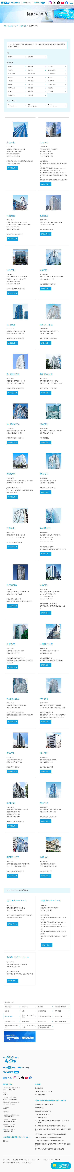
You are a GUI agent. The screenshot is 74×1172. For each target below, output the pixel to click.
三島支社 (10, 81)
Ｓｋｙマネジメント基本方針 (51, 1159)
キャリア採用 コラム (41, 1117)
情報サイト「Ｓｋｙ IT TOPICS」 (44, 1104)
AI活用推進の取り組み (44, 1016)
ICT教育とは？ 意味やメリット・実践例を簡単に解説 (49, 1140)
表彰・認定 (58, 1011)
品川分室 (30, 70)
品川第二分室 (51, 70)
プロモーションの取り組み (28, 1016)
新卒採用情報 (39, 1088)
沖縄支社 (30, 95)
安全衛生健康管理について (11, 1026)
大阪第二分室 (51, 84)
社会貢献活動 (25, 1021)
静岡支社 (50, 77)
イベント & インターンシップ (43, 1091)
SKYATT (8, 1108)
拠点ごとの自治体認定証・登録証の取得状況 (44, 1026)
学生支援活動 (42, 1021)
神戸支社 (30, 88)
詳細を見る (11, 168)
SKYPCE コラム (39, 1108)
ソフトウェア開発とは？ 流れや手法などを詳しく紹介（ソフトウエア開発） (52, 1121)
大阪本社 (30, 57)
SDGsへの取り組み (60, 1021)
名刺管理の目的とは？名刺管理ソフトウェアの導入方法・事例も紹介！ (53, 1145)
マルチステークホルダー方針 (28, 1026)
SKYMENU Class (9, 1125)
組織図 (7, 1011)
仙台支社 (50, 66)
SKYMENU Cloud (11, 1116)
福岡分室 (50, 91)
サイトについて (36, 1159)
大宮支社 (10, 70)
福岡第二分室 (11, 95)
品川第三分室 (11, 73)
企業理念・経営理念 (60, 1006)
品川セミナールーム (12, 105)
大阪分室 (30, 84)
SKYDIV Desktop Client (10, 1098)
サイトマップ (6, 1159)
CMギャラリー (59, 1016)
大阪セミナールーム (32, 105)
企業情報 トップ (9, 1002)
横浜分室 (30, 77)
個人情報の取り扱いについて (21, 1159)
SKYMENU (6, 1112)
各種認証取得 (42, 1011)
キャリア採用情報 (40, 1094)
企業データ (25, 1006)
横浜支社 (10, 77)
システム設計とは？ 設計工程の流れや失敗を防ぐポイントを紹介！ (53, 1130)
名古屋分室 (51, 81)
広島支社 (50, 88)
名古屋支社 (31, 81)
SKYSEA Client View (11, 1088)
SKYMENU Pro (9, 1130)
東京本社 (10, 57)
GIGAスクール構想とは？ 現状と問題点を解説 (48, 1137)
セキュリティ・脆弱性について (11, 1162)
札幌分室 (30, 66)
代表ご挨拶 (8, 1006)
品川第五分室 (51, 73)
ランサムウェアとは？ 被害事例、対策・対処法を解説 (49, 1149)
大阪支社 (10, 84)
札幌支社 (10, 66)
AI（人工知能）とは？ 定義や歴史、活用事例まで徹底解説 (50, 1134)
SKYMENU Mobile (10, 1120)
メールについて (26, 1162)
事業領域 (40, 1006)
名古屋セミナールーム (52, 105)
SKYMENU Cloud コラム (42, 1114)
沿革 (23, 1011)
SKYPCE (5, 1093)
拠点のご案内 (9, 1016)
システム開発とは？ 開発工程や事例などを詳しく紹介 (50, 1126)
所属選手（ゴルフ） (10, 1021)
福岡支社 (30, 91)
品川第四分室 (31, 73)
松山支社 (10, 91)
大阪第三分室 (11, 88)
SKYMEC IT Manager (11, 1103)
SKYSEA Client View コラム (43, 1111)
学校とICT (6, 1141)
